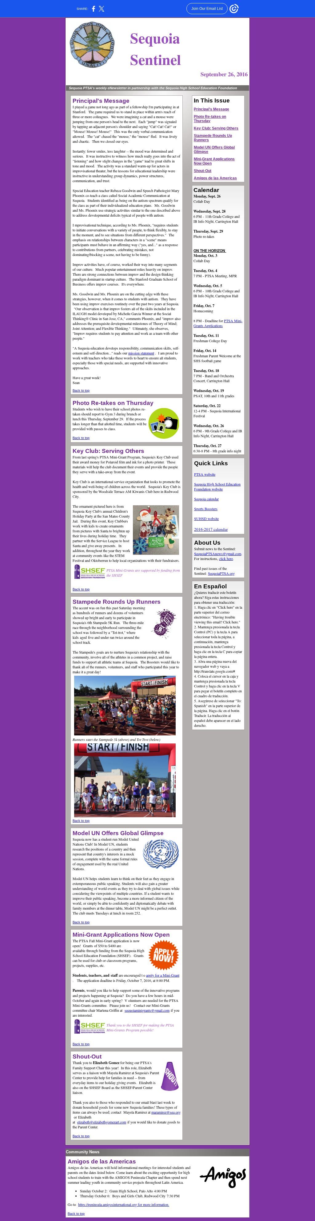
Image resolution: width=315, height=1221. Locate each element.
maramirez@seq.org (166, 1112)
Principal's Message (211, 109)
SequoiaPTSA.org (221, 573)
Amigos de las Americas (215, 178)
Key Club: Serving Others (216, 128)
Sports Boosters (205, 508)
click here (226, 558)
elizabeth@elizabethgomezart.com (101, 1121)
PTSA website (204, 474)
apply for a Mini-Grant (162, 975)
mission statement (141, 352)
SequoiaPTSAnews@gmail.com (217, 553)
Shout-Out (202, 171)
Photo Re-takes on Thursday (210, 118)
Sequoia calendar (206, 498)
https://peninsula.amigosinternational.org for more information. (123, 1204)
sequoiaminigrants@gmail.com (147, 1010)
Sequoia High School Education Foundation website (217, 486)
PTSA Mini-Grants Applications (217, 323)
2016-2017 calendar (211, 529)
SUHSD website (206, 518)
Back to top (81, 390)
